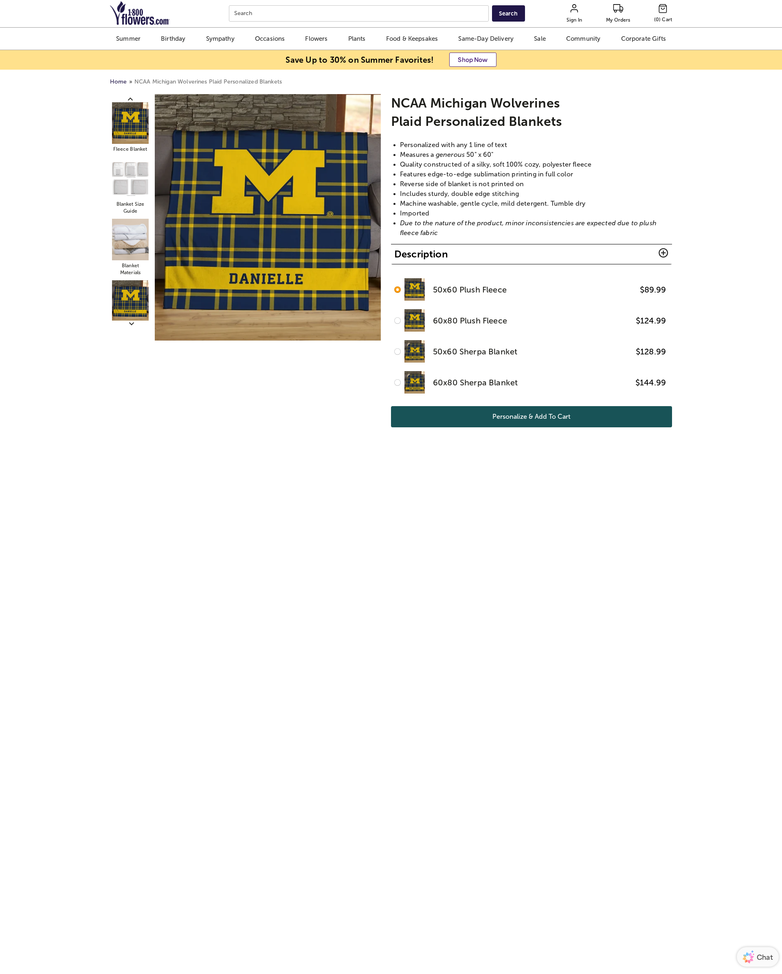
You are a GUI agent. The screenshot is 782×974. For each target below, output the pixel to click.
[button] (128, 39)
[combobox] (359, 14)
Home (118, 82)
